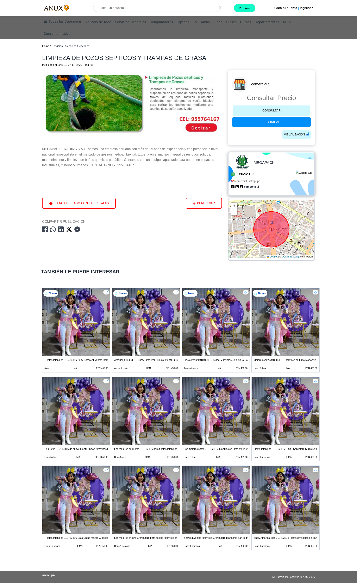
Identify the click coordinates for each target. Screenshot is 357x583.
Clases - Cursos (238, 22)
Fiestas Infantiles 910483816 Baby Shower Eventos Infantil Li (78, 360)
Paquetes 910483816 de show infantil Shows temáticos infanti (79, 449)
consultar (271, 110)
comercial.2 (260, 84)
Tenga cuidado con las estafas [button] (81, 203)
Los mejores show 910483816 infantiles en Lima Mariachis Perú (220, 449)
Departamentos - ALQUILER (277, 22)
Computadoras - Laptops (169, 22)
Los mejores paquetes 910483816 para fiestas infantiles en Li (148, 449)
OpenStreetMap (291, 256)
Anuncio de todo (98, 22)
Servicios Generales (130, 22)
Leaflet (273, 256)
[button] (234, 206)
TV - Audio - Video (208, 22)
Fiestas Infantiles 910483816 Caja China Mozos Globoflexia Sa (79, 537)
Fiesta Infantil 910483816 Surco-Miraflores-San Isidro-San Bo (218, 360)
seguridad (272, 122)
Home (45, 46)
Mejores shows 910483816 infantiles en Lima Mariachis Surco (289, 360)
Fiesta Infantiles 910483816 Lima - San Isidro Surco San (285, 449)
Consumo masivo (57, 33)
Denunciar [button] (205, 203)
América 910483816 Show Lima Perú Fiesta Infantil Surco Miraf (149, 360)
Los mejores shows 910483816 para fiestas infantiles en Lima (149, 537)
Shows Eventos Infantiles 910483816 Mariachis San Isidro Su (218, 537)
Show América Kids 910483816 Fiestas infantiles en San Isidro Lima (292, 537)
